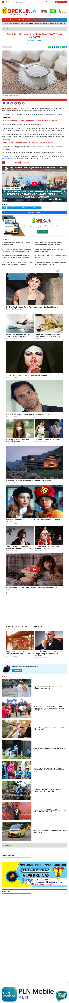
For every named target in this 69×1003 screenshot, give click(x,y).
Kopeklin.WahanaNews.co (10, 108)
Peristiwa (22, 20)
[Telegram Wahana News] (23, 103)
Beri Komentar (35, 212)
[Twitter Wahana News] (11, 103)
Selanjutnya (16, 162)
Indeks (34, 20)
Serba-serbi (14, 20)
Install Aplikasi (42, 232)
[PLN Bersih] (53, 11)
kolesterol (54, 114)
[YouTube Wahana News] (19, 103)
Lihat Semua (25, 162)
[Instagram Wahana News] (8, 103)
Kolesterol (17, 208)
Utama (7, 20)
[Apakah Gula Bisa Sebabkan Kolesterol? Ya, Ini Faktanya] (34, 72)
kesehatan (5, 158)
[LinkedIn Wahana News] (15, 103)
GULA (4, 208)
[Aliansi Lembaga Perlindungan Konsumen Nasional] (34, 874)
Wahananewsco (37, 208)
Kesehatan (10, 208)
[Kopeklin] (19, 11)
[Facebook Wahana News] (4, 103)
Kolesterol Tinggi (26, 208)
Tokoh (29, 20)
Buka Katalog (17, 670)
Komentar (7, 47)
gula (33, 114)
